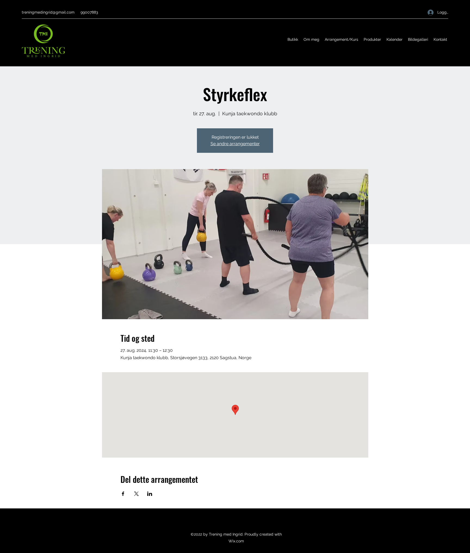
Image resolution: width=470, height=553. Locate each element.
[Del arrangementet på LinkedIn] (149, 494)
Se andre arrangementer (235, 143)
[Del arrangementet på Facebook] (123, 494)
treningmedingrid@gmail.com (48, 12)
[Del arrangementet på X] (136, 494)
